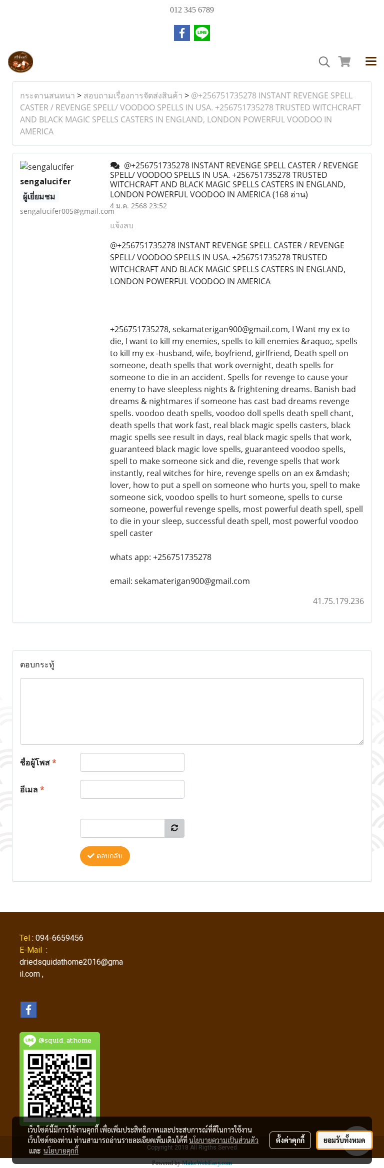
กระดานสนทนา (47, 95)
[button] (321, 61)
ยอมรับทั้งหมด (345, 1140)
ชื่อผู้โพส (38, 762)
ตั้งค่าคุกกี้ (290, 1140)
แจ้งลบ (122, 225)
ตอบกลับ (108, 856)
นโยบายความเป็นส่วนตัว (223, 1140)
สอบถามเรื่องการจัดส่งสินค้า (133, 95)
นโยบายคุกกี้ (61, 1150)
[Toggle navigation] (371, 62)
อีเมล (32, 789)
